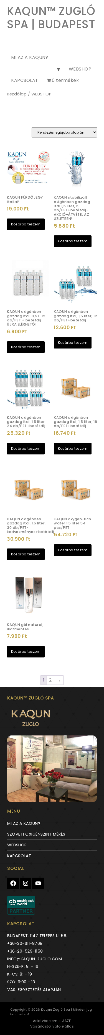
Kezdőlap (17, 94)
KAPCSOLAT (24, 80)
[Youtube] (38, 883)
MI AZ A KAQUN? (29, 57)
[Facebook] (13, 883)
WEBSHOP (80, 69)
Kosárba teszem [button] (25, 224)
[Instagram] (25, 883)
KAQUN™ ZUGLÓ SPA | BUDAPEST (51, 17)
